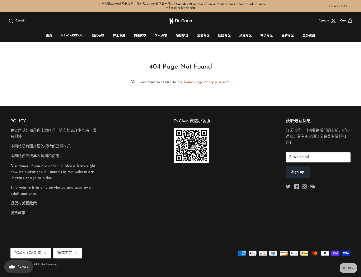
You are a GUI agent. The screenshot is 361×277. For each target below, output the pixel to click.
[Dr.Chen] (180, 20)
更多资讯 (309, 35)
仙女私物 (98, 35)
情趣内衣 (140, 35)
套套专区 (203, 35)
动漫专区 (245, 35)
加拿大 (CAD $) (338, 6)
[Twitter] (288, 186)
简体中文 (64, 253)
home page (193, 82)
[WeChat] (312, 186)
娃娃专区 (224, 35)
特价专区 (266, 35)
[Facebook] (296, 186)
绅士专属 (119, 35)
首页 (49, 35)
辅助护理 (182, 35)
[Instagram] (304, 186)
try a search (219, 82)
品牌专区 (287, 35)
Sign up (297, 172)
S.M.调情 (161, 35)
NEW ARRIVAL (72, 35)
